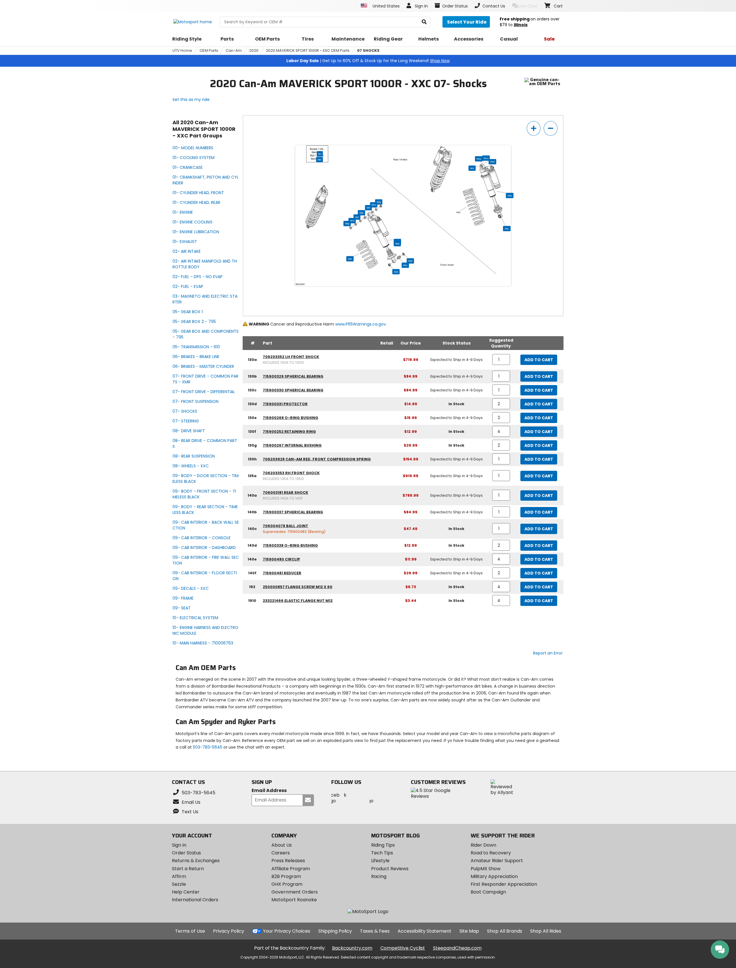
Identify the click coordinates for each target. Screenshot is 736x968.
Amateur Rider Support (497, 860)
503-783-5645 (207, 747)
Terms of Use (190, 931)
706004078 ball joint (285, 525)
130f (369, 207)
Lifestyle (380, 860)
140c (507, 228)
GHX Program (286, 884)
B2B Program (286, 876)
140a (509, 195)
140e (486, 158)
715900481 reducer (282, 573)
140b (478, 158)
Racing (378, 876)
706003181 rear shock (285, 492)
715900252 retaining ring (289, 431)
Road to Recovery (491, 853)
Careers (280, 853)
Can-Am (234, 50)
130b (361, 212)
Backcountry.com (352, 948)
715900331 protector (285, 403)
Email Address (269, 791)
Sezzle (179, 884)
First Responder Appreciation (504, 884)
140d (492, 161)
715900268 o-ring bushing (290, 417)
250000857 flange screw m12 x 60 (297, 586)
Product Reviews (390, 868)
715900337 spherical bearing (293, 512)
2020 (253, 50)
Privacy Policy (228, 931)
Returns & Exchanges (196, 860)
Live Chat (528, 6)
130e (373, 204)
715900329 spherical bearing (293, 376)
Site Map (469, 931)
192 (319, 153)
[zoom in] (533, 128)
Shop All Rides (545, 931)
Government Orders (294, 892)
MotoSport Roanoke (294, 899)
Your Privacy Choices (286, 931)
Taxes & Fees (375, 931)
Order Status (186, 853)
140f (472, 168)
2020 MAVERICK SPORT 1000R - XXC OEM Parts (308, 50)
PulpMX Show (486, 868)
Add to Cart (538, 360)
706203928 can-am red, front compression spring (317, 459)
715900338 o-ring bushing (290, 545)
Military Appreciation (494, 876)
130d (410, 260)
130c (405, 265)
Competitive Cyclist (402, 948)
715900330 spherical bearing (293, 390)
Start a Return (188, 868)
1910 (319, 159)
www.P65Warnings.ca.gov (360, 324)
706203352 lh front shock (291, 356)
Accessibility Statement (424, 931)
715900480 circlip (281, 559)
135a (397, 243)
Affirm (179, 876)
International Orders (195, 899)
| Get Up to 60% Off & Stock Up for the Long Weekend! (368, 61)
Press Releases (288, 860)
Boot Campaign (488, 892)
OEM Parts (209, 50)
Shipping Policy (335, 931)
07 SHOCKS (368, 50)
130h (350, 258)
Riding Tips (383, 845)
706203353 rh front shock (291, 472)
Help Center (186, 892)
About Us (281, 845)
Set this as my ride (191, 99)
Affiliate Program (290, 868)
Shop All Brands (504, 931)
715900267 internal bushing (292, 445)
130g (379, 201)
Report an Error (548, 653)
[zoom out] (550, 128)
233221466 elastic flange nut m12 (298, 600)
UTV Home (182, 50)
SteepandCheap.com (457, 948)
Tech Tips (382, 853)
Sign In (179, 845)
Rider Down (483, 845)
